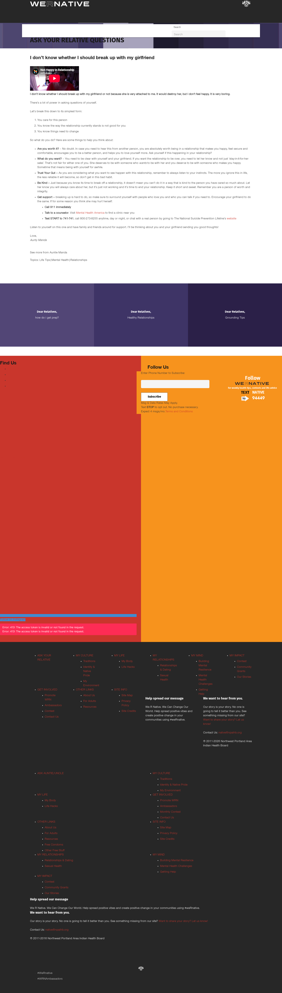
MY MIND (197, 655)
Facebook (13, 369)
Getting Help (168, 872)
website (231, 218)
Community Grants (56, 887)
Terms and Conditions (179, 411)
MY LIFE (119, 655)
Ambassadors (53, 705)
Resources (89, 707)
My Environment (170, 790)
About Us (89, 695)
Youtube (12, 374)
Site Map (127, 695)
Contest (49, 711)
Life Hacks (128, 667)
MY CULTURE (84, 655)
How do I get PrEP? (47, 318)
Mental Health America (90, 213)
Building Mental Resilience (205, 666)
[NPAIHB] (246, 4)
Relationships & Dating (59, 860)
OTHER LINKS (85, 690)
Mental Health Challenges (205, 680)
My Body (127, 661)
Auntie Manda (58, 252)
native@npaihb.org (230, 732)
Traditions (89, 661)
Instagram (13, 380)
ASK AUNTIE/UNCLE (50, 773)
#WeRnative (44, 973)
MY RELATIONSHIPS (50, 854)
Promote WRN (169, 800)
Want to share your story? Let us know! (183, 921)
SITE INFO (120, 690)
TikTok (11, 386)
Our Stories (244, 677)
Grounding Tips (235, 318)
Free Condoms (54, 845)
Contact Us (52, 717)
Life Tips (44, 260)
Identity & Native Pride (89, 671)
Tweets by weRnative (13, 457)
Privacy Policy (168, 833)
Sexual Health (53, 866)
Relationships (78, 260)
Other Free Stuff (54, 850)
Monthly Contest (170, 812)
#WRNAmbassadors (50, 979)
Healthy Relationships (140, 318)
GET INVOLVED (47, 690)
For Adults (89, 701)
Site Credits (129, 711)
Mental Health (60, 260)
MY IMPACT (237, 655)
